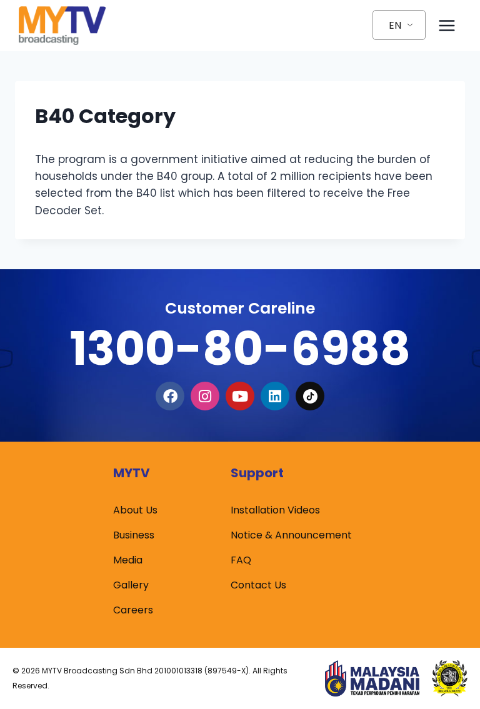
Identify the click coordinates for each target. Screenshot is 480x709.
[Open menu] (446, 25)
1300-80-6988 (240, 348)
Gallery (131, 585)
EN (395, 25)
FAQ (241, 560)
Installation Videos (275, 510)
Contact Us (258, 585)
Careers (133, 610)
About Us (135, 510)
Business (133, 535)
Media (127, 560)
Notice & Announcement (291, 535)
